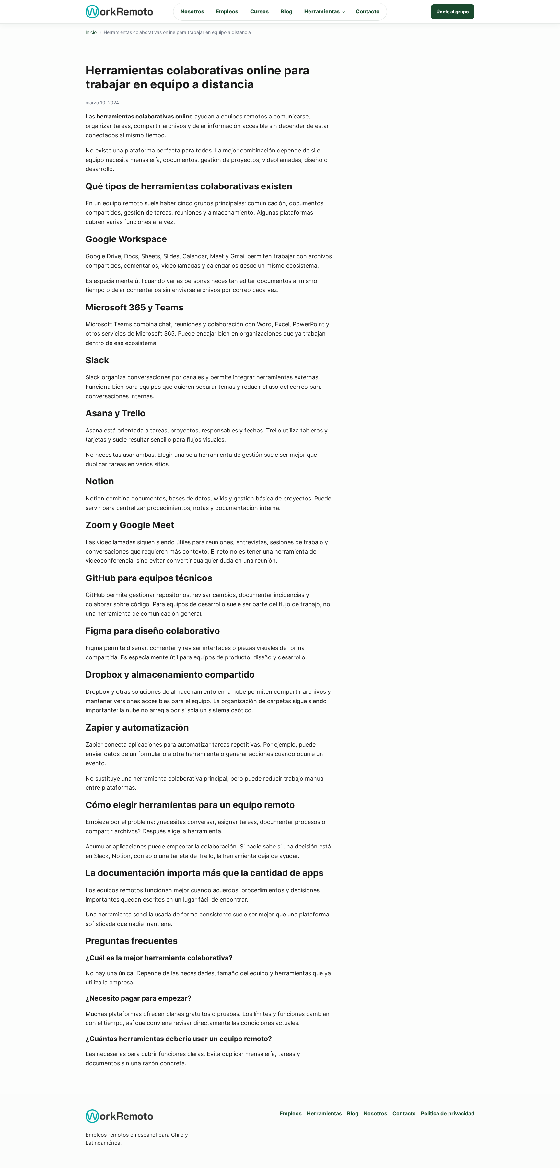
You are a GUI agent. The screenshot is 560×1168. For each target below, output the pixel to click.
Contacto (367, 11)
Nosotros (192, 11)
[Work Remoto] (120, 11)
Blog (286, 11)
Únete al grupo (453, 11)
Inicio (91, 32)
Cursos (259, 11)
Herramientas (322, 11)
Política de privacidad (447, 1113)
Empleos (227, 11)
